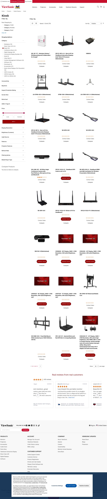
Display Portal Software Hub (35, 464)
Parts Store (3, 449)
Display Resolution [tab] (7, 128)
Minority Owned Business (65, 449)
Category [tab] (4, 40)
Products (9, 11)
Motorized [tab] (5, 99)
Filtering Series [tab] (6, 155)
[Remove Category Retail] (3, 30)
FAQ (29, 471)
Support (82, 7)
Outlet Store (3, 446)
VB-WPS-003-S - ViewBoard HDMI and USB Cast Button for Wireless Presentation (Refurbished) (90, 171)
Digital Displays (17, 11)
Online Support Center (34, 454)
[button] (41, 66)
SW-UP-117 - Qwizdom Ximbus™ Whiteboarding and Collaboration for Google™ (40, 55)
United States (102, 425)
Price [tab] (3, 108)
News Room (85, 439)
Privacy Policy (28, 482)
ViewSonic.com (5, 1)
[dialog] (53, 485)
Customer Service (32, 457)
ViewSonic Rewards (71, 7)
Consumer (29, 1)
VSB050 (88, 53)
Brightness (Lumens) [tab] (8, 132)
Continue (25, 430)
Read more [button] (67, 397)
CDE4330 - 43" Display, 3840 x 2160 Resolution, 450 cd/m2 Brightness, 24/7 (90, 253)
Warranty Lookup (32, 466)
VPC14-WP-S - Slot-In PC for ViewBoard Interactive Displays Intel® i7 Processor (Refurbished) (40, 131)
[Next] (40, 366)
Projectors (43, 7)
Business (22, 1)
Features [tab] (4, 141)
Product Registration (33, 459)
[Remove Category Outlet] (3, 24)
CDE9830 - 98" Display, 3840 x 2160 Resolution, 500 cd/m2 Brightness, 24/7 (66, 253)
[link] (67, 404)
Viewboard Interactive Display (8, 451)
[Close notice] (90, 486)
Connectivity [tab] (5, 81)
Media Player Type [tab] (7, 159)
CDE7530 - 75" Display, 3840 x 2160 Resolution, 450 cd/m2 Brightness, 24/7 (65, 295)
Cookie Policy (35, 482)
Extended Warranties (33, 469)
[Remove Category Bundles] (3, 27)
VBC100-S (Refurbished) (42, 251)
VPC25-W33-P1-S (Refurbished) (90, 210)
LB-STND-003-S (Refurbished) (42, 94)
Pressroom (85, 444)
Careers (60, 444)
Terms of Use (44, 482)
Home (3, 11)
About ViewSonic (62, 439)
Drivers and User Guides (34, 462)
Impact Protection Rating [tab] (9, 90)
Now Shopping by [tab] (7, 22)
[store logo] (11, 6)
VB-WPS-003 (90, 130)
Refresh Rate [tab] (5, 150)
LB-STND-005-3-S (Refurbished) (90, 94)
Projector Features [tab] (7, 146)
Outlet (60, 7)
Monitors (34, 7)
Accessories (52, 7)
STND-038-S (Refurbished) (66, 94)
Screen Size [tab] (5, 94)
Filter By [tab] (33, 19)
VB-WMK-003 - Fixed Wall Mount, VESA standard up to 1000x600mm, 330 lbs (41, 337)
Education (14, 1)
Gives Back (61, 451)
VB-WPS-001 (66, 130)
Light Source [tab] (5, 137)
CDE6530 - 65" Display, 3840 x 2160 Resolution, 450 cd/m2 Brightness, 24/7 (41, 295)
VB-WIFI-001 (41, 210)
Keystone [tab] (4, 85)
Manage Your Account (34, 439)
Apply (13, 121)
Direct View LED (4, 454)
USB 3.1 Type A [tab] (6, 104)
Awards (60, 442)
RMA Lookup (31, 446)
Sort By (87, 23)
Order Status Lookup (33, 444)
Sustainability (61, 446)
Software (2, 459)
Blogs (83, 442)
